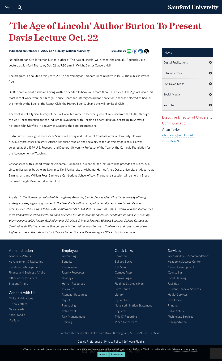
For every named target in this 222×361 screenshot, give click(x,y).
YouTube (169, 105)
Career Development (181, 267)
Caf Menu (121, 267)
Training (67, 322)
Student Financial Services (184, 289)
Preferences (117, 354)
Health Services (178, 294)
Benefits (67, 261)
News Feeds (16, 309)
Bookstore (121, 256)
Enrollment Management (24, 267)
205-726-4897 (171, 141)
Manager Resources (74, 294)
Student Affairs (18, 284)
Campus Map (123, 272)
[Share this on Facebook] (135, 51)
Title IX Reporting (126, 316)
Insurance (68, 289)
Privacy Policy (112, 341)
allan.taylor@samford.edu (178, 135)
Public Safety (176, 311)
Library (119, 294)
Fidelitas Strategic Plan (129, 284)
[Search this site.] (20, 7)
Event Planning (177, 278)
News (168, 52)
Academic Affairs (20, 256)
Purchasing (69, 305)
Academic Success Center (184, 261)
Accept (103, 354)
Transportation (177, 322)
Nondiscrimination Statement (133, 305)
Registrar (120, 311)
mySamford (122, 300)
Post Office (175, 300)
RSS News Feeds (174, 84)
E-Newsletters (173, 73)
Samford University (72, 333)
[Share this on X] (146, 51)
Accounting (69, 256)
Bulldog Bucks (123, 261)
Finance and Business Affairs (27, 272)
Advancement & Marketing (26, 261)
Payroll (66, 300)
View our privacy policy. (185, 349)
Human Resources (73, 284)
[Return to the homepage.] (193, 10)
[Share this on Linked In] (140, 51)
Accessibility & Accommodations (189, 256)
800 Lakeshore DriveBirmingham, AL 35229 (113, 333)
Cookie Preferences (90, 341)
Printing (173, 305)
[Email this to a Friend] (129, 51)
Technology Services (180, 316)
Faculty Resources (73, 272)
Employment (70, 267)
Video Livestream (126, 322)
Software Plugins (134, 341)
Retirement (69, 311)
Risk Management (73, 316)
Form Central (123, 289)
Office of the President (23, 278)
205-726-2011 (153, 333)
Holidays (67, 278)
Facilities (173, 284)
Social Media (172, 94)
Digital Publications (176, 62)
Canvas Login (123, 278)
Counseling (175, 272)
